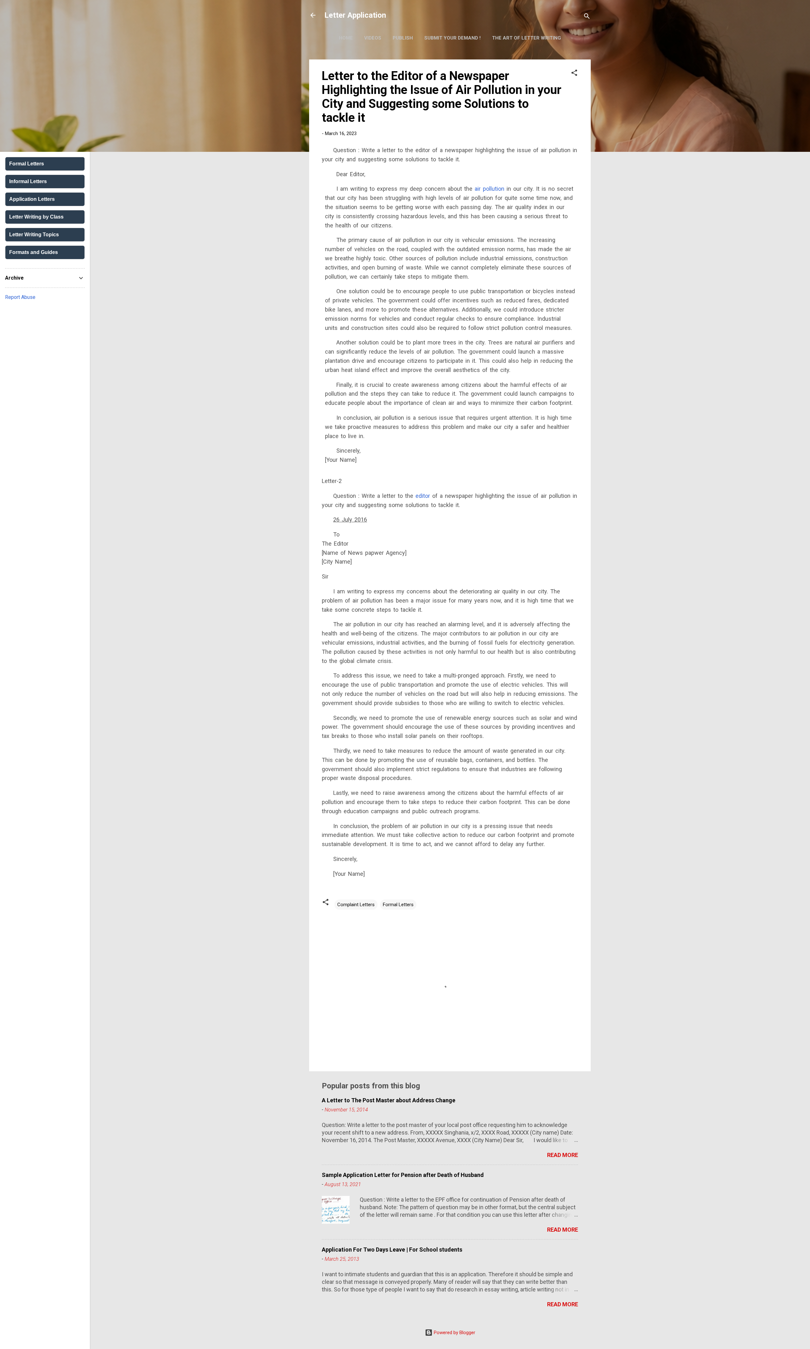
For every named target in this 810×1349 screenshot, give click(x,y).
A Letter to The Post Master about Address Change (388, 1100)
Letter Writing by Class (36, 217)
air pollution (489, 188)
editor (422, 495)
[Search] (587, 17)
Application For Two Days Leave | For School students (392, 1249)
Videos (372, 38)
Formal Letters (398, 904)
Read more (562, 1155)
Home (346, 38)
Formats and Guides (33, 252)
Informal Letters (28, 181)
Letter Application (355, 15)
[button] (574, 74)
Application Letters (32, 199)
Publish (403, 38)
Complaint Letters (356, 904)
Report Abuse (20, 297)
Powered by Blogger (454, 1332)
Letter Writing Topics (34, 234)
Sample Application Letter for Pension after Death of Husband (403, 1175)
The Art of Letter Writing (526, 38)
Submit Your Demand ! (452, 38)
